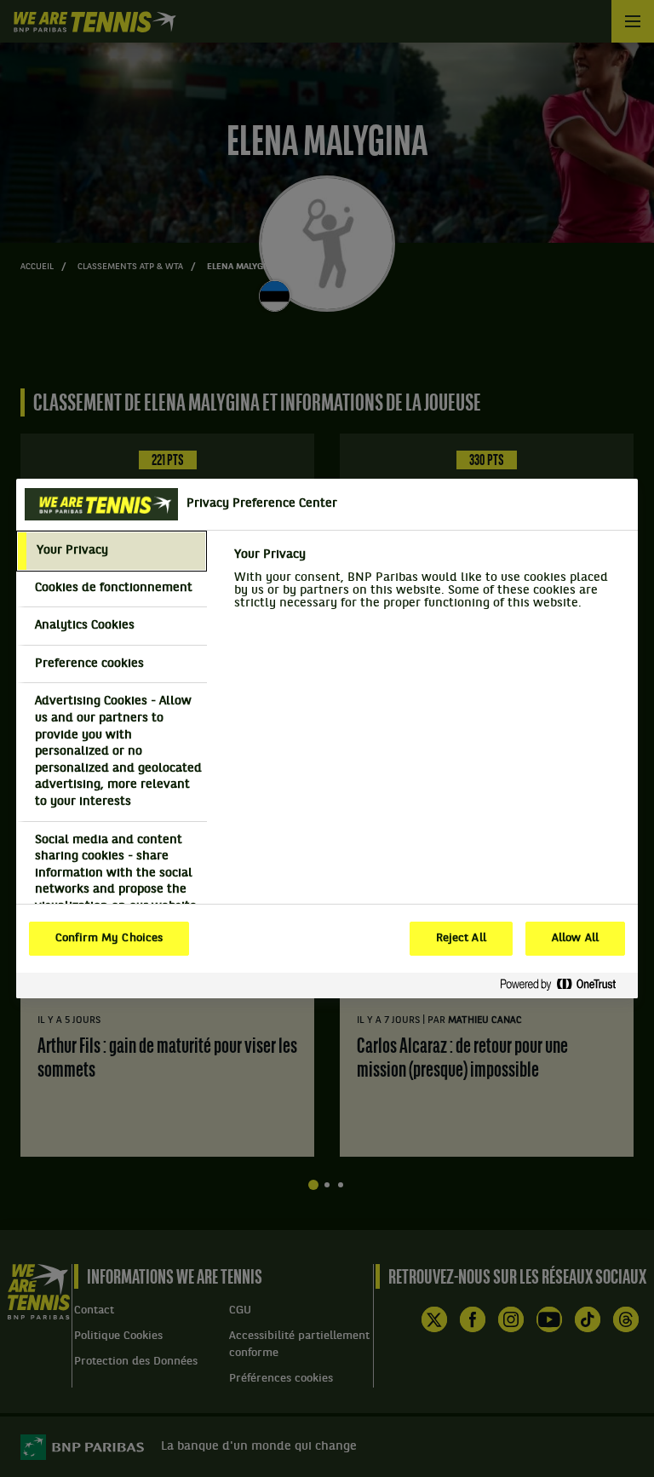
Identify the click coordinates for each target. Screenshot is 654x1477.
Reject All (461, 939)
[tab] (111, 551)
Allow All (575, 939)
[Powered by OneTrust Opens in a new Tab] (564, 985)
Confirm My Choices (109, 939)
